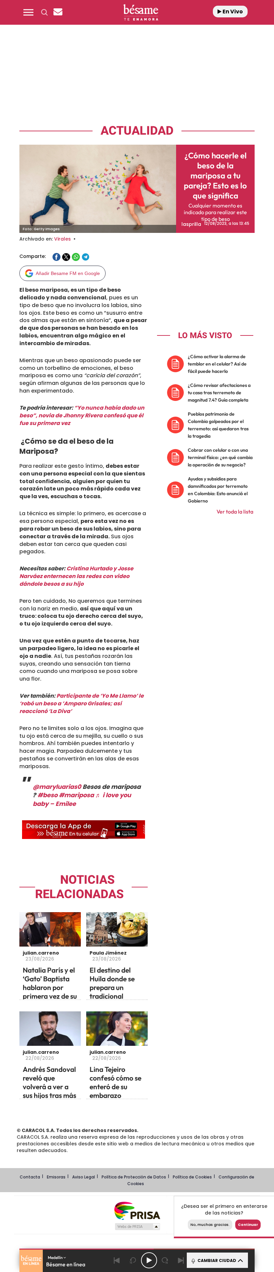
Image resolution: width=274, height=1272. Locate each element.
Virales (62, 239)
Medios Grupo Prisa (137, 1227)
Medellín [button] (55, 1257)
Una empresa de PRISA (137, 1210)
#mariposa (76, 795)
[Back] (117, 1260)
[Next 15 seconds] (165, 1260)
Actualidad (137, 131)
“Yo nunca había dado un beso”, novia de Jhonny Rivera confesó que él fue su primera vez (81, 415)
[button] (28, 12)
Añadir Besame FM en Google (68, 273)
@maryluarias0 (57, 787)
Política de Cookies (192, 1177)
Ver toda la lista (235, 511)
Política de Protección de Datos (134, 1177)
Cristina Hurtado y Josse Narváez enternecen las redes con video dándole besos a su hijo (76, 576)
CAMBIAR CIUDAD (216, 1260)
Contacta (30, 1177)
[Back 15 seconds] (133, 1260)
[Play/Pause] (149, 1260)
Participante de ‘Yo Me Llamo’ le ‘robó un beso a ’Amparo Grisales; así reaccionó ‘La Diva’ (81, 703)
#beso (47, 795)
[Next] (181, 1260)
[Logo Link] (140, 12)
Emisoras (56, 1177)
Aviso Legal (83, 1177)
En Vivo (232, 11)
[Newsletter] (57, 12)
